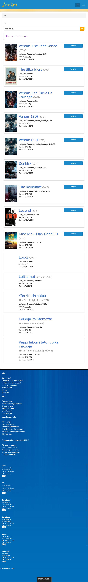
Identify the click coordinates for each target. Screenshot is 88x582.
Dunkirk (25, 163)
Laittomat (27, 276)
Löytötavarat (7, 411)
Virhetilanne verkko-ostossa (12, 429)
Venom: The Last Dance (38, 46)
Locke (24, 257)
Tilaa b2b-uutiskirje (9, 455)
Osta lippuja (6, 422)
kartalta (8, 473)
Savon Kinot (6, 378)
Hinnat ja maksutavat (10, 385)
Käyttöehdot (7, 434)
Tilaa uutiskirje (7, 413)
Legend (25, 210)
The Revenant (30, 187)
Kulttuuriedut (7, 388)
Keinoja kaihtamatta (35, 319)
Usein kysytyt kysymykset (12, 404)
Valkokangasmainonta (10, 450)
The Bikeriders (31, 69)
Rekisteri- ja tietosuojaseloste (13, 432)
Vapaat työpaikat (8, 408)
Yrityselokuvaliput (8, 445)
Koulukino (5, 392)
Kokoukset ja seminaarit (11, 452)
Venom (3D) (28, 139)
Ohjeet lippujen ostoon (10, 427)
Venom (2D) (28, 116)
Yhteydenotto (7, 401)
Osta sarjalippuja (8, 424)
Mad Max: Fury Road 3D (38, 234)
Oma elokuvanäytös (9, 447)
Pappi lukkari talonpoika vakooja (39, 344)
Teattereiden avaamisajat (11, 383)
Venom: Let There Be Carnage (35, 95)
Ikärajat (4, 390)
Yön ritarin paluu (32, 295)
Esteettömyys (7, 406)
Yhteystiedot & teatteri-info (12, 380)
